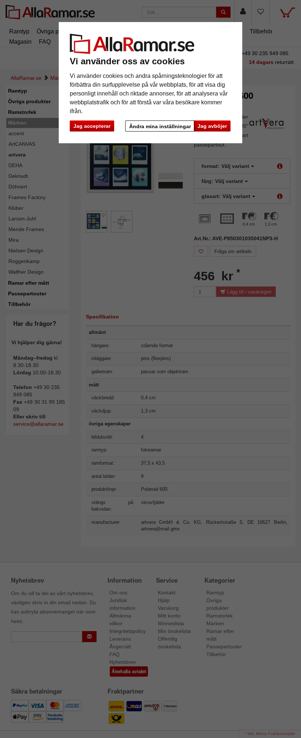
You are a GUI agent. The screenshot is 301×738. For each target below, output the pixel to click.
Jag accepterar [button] (91, 126)
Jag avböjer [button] (212, 126)
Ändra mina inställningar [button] (160, 126)
